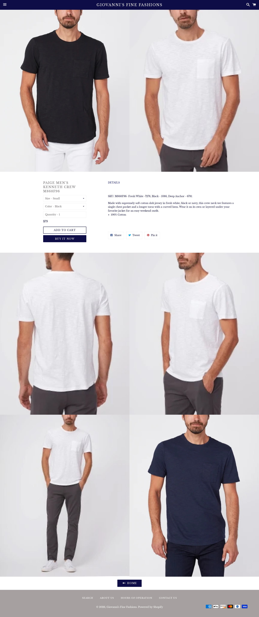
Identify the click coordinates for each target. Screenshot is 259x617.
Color (48, 206)
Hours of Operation (136, 598)
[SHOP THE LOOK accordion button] (172, 223)
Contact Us (168, 598)
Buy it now (65, 238)
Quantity (50, 214)
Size (47, 198)
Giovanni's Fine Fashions (129, 5)
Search (87, 598)
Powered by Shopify (150, 606)
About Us (107, 598)
